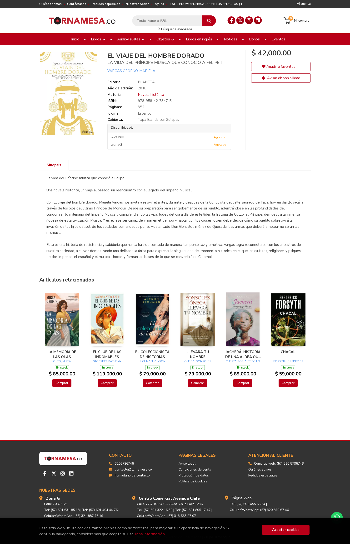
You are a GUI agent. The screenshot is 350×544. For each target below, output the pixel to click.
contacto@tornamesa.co (133, 469)
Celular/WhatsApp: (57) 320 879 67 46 (259, 510)
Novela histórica (151, 94)
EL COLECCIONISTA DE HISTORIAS (152, 354)
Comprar (61, 383)
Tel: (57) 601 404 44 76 (100, 510)
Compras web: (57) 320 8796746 (279, 463)
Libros (96, 39)
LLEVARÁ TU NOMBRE (197, 354)
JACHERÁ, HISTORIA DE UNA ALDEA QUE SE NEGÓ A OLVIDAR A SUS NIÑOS (243, 354)
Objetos (163, 39)
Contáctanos (76, 4)
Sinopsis (54, 165)
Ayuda (159, 4)
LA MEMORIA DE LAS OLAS (62, 354)
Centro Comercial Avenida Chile (169, 498)
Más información (150, 534)
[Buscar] (209, 20)
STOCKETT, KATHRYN (107, 361)
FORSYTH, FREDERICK (288, 361)
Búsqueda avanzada (176, 29)
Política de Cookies (193, 481)
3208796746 (124, 463)
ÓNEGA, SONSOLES (197, 361)
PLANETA (146, 82)
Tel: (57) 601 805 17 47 (192, 510)
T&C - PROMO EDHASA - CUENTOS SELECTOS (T (206, 4)
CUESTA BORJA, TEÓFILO (243, 361)
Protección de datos (194, 475)
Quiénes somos (50, 4)
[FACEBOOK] (231, 20)
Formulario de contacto (132, 475)
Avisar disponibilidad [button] (283, 78)
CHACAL (288, 352)
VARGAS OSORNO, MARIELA (131, 70)
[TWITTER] (240, 20)
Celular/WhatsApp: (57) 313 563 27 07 (166, 516)
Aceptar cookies (286, 529)
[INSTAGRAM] (249, 20)
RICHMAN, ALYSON (152, 361)
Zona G (53, 498)
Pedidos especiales (106, 4)
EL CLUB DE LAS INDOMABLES (107, 354)
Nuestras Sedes (137, 4)
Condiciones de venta (195, 469)
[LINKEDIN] (258, 20)
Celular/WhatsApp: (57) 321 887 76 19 (73, 516)
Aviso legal (187, 463)
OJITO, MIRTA (62, 361)
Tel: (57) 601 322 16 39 (154, 510)
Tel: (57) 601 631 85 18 (62, 510)
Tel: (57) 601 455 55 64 (247, 504)
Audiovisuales (129, 39)
